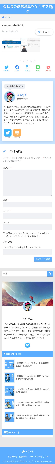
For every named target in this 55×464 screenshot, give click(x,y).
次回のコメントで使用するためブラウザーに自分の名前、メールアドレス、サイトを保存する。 (27, 234)
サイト (6, 222)
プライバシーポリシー (38, 457)
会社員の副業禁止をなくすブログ (27, 8)
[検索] (50, 274)
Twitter (7, 138)
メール (6, 211)
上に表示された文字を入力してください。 (22, 247)
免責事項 (23, 457)
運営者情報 (12, 457)
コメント (8, 168)
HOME (29, 451)
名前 (5, 200)
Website (17, 138)
